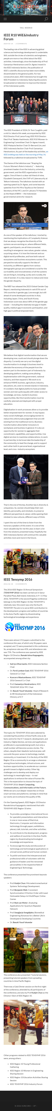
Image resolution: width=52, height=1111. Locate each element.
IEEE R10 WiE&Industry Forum (21, 37)
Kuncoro (26, 1106)
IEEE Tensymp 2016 (18, 579)
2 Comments (21, 44)
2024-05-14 (8, 44)
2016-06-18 (8, 584)
